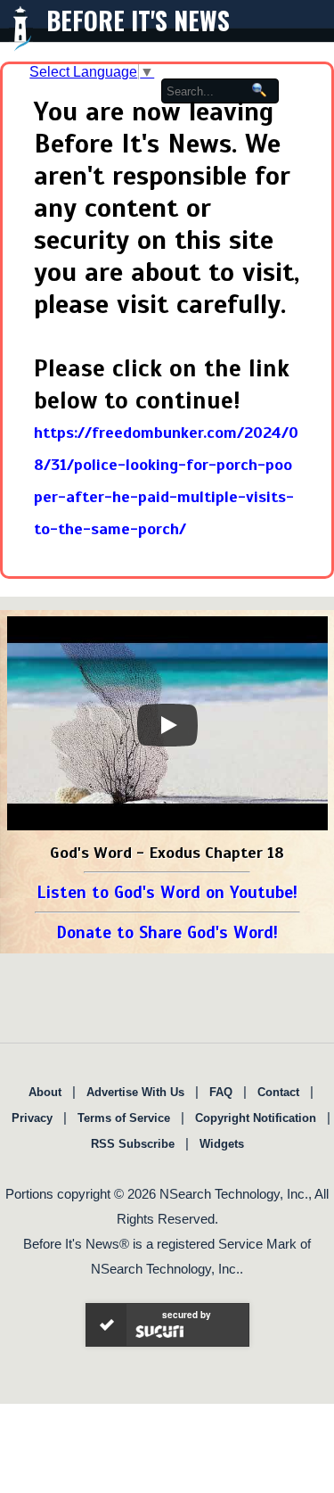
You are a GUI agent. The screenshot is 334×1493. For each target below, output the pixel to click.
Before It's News (138, 20)
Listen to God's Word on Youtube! (167, 892)
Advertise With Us (135, 1092)
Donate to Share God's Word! (167, 932)
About (45, 1092)
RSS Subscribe (133, 1144)
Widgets (222, 1144)
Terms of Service (123, 1118)
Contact (278, 1092)
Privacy (32, 1118)
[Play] (167, 725)
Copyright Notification (255, 1118)
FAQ (220, 1092)
